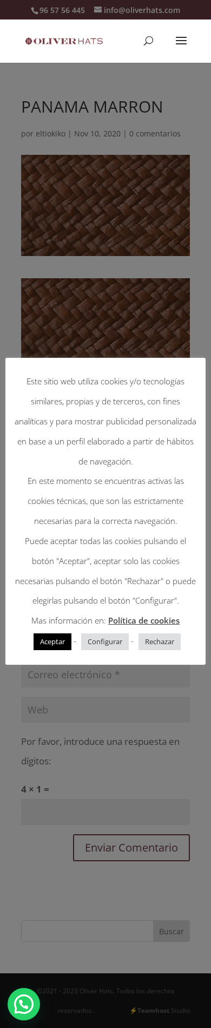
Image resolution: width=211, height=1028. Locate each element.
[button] (24, 1004)
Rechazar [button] (159, 641)
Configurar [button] (105, 641)
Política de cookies (144, 620)
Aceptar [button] (52, 641)
